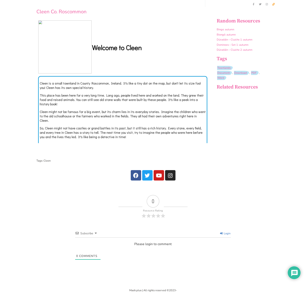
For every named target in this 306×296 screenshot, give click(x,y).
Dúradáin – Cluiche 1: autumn (234, 40)
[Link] (273, 4)
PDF (253, 73)
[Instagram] (267, 4)
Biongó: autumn (226, 35)
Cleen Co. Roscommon (61, 11)
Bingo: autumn (225, 29)
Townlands (224, 68)
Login (226, 233)
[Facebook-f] (253, 4)
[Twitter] (260, 4)
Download (240, 73)
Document (223, 73)
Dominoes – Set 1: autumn (232, 45)
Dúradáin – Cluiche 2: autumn (234, 50)
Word (220, 78)
